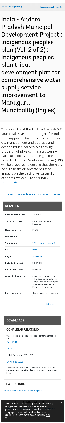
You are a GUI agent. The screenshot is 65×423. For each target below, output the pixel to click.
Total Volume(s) (13, 243)
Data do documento (15, 214)
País (7, 249)
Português (57, 7)
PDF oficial (12, 341)
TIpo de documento (15, 221)
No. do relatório (13, 230)
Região (8, 256)
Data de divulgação (15, 263)
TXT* (9, 348)
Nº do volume (12, 236)
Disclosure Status (14, 269)
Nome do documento (15, 276)
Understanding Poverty (12, 6)
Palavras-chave (13, 293)
